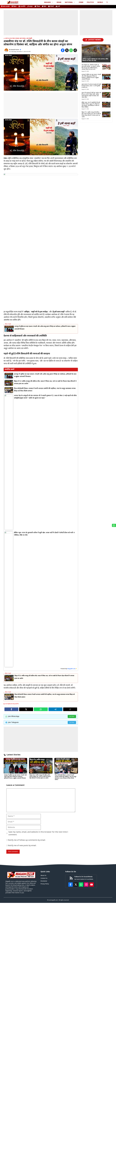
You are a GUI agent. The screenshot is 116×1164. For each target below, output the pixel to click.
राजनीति (22, 6)
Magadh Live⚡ (72, 669)
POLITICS (90, 2)
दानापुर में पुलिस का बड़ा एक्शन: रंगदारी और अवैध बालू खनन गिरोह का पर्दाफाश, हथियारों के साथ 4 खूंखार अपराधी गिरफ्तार (15, 776)
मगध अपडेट (6, 6)
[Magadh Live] (12, 2)
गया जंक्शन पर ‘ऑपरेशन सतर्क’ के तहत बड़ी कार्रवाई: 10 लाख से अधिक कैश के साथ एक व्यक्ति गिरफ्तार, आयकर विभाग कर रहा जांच (91, 67)
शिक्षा (38, 6)
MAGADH (47, 2)
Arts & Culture (10, 38)
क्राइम (31, 6)
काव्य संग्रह (12, 703)
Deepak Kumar (15, 49)
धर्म (59, 6)
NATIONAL (69, 2)
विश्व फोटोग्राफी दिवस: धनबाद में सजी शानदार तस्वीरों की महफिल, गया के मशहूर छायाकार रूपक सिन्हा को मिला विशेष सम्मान (65, 777)
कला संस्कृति (29, 38)
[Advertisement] (41, 22)
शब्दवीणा (17, 703)
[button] (107, 2)
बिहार (14, 6)
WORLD (100, 2)
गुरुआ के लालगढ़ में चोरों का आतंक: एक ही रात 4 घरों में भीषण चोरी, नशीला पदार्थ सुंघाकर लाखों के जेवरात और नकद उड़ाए (91, 95)
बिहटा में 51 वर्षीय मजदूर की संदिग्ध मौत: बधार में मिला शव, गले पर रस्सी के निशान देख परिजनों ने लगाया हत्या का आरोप (40, 776)
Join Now (72, 716)
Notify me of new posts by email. (22, 845)
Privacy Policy (45, 884)
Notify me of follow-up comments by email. (27, 840)
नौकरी (52, 6)
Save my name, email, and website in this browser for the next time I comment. (38, 833)
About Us (43, 875)
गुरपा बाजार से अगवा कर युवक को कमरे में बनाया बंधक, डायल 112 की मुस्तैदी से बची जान (91, 86)
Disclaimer (44, 881)
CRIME (81, 2)
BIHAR (59, 2)
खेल (45, 6)
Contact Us (44, 878)
